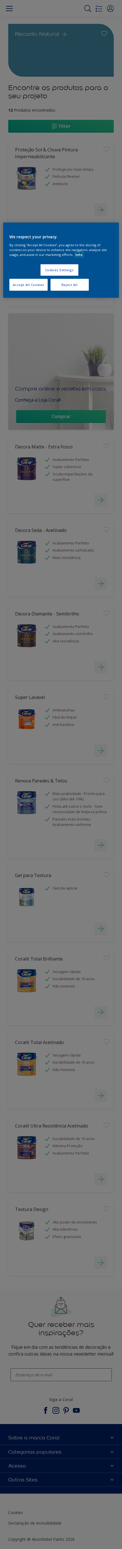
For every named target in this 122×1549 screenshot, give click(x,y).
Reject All (70, 284)
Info (79, 254)
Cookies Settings (59, 270)
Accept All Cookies (28, 284)
